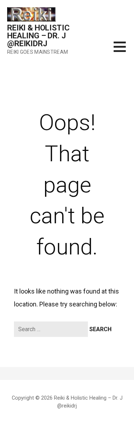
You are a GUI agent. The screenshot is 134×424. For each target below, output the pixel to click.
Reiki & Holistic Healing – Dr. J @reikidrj (38, 35)
